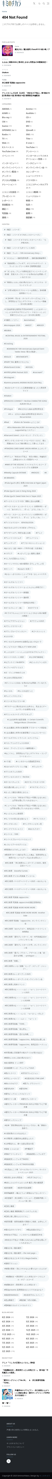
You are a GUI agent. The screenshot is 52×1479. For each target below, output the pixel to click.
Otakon (5, 72)
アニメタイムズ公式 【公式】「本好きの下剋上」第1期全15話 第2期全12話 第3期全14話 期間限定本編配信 (26, 94)
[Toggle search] (44, 3)
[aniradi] (30, 3)
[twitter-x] (34, 3)
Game (17, 46)
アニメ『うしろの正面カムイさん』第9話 (18, 1362)
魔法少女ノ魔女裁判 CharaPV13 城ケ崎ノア (32, 49)
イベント (5, 59)
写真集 (4, 80)
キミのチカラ (44, 1475)
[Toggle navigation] (48, 3)
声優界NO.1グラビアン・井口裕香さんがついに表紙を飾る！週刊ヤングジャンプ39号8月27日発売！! (32, 1393)
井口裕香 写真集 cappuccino (13, 82)
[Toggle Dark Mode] (39, 3)
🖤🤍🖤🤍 (6, 1403)
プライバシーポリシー (15, 1447)
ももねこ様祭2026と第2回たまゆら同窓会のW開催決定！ (25, 62)
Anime (4, 90)
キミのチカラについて (15, 1443)
